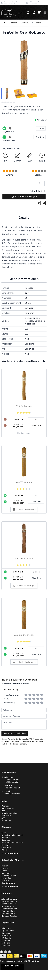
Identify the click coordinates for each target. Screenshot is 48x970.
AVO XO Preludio (24, 406)
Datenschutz (6, 821)
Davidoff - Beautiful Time (12, 843)
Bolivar (4, 866)
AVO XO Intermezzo (24, 635)
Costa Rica (6, 847)
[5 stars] (42, 695)
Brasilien (5, 845)
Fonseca (5, 880)
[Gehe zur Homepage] (4, 23)
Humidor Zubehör (9, 916)
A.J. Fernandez (7, 931)
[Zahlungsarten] (23, 956)
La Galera (5, 943)
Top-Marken (8, 922)
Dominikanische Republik (26, 23)
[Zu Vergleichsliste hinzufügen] (44, 203)
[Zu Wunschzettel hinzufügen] (39, 203)
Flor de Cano (7, 878)
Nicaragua (5, 840)
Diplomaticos (7, 873)
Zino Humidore (8, 911)
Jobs (3, 811)
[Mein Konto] (34, 13)
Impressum (6, 816)
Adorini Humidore (9, 899)
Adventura (6, 928)
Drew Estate (6, 936)
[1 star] (26, 695)
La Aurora (5, 940)
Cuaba (4, 871)
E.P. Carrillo (6, 938)
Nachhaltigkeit (7, 808)
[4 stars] (38, 695)
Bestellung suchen (9, 813)
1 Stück (36, 496)
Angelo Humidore (9, 901)
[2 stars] (30, 695)
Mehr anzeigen (11, 853)
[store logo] (8, 13)
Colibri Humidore (8, 904)
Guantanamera (8, 883)
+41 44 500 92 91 (12, 788)
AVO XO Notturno (24, 482)
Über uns (5, 806)
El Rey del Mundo (8, 876)
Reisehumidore (8, 914)
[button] (12, 967)
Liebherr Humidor (9, 909)
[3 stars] (34, 695)
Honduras (5, 838)
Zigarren (13, 23)
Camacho (5, 933)
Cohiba (4, 868)
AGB (3, 818)
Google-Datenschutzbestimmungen (28, 741)
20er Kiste (36, 502)
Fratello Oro (40, 23)
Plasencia (5, 945)
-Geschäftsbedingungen (15, 744)
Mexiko (4, 850)
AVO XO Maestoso (24, 558)
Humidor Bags (7, 906)
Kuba (3, 833)
